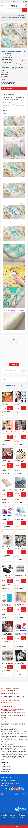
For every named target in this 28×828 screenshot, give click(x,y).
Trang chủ (4, 15)
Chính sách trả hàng (5, 771)
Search (23, 370)
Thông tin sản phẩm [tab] (7, 88)
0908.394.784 (8, 706)
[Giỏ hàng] (25, 5)
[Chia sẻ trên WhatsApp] (2, 83)
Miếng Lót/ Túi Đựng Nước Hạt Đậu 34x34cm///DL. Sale (7, 547)
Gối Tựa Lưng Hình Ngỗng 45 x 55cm (19, 662)
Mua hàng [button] (10, 408)
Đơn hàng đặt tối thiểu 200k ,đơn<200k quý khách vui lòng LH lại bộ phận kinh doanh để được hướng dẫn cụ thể (14, 755)
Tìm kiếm (24, 10)
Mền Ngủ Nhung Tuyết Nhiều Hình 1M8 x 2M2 (7, 518)
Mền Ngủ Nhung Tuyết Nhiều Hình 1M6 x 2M (20, 634)
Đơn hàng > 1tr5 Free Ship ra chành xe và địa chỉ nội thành (14, 749)
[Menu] (2, 5)
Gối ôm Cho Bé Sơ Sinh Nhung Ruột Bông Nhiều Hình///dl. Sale (20, 605)
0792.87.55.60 (8, 783)
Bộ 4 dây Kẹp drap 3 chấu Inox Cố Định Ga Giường (20, 461)
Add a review (14, 364)
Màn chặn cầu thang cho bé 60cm (20, 432)
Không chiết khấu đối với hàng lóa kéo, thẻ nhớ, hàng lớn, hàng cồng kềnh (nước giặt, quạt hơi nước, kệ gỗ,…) (13, 733)
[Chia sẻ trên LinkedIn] (13, 83)
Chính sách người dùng (6, 768)
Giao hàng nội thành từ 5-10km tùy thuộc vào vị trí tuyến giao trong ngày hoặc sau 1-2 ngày (13, 747)
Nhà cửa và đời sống (12, 15)
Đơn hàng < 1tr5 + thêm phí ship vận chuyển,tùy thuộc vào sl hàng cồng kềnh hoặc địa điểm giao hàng (14, 752)
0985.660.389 (7, 693)
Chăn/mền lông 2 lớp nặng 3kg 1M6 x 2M (7, 461)
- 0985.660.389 (15, 783)
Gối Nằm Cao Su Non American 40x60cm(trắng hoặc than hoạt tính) (20, 576)
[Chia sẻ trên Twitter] (7, 83)
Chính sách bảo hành (5, 769)
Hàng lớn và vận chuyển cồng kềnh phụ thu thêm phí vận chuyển (13, 758)
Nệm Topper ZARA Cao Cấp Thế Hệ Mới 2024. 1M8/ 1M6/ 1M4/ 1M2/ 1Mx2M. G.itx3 (20, 490)
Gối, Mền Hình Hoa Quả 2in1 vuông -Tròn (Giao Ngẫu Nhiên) (7, 403)
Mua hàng (23, 494)
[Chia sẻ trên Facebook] (4, 83)
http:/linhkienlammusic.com (12, 690)
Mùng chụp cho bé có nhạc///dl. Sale (20, 518)
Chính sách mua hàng (6, 766)
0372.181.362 (9, 702)
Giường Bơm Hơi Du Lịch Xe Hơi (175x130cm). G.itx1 (6, 490)
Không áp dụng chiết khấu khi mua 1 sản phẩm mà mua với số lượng (14, 737)
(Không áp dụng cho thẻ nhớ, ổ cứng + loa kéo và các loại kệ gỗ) (14, 740)
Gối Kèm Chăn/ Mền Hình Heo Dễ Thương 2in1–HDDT (7, 634)
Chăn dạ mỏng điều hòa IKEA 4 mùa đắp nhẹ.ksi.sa (20, 547)
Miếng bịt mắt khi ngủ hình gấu (20, 403)
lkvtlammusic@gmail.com (11, 692)
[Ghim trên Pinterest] (11, 83)
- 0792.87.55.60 (14, 693)
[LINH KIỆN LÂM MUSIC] (14, 5)
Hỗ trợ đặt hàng (4, 764)
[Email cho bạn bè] (9, 83)
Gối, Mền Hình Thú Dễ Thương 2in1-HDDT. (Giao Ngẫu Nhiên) (7, 432)
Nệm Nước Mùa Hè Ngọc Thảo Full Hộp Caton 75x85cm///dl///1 (6, 605)
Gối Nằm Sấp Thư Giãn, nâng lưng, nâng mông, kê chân (7, 576)
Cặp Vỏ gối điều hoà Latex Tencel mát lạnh (7, 662)
